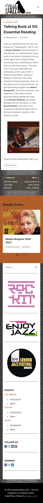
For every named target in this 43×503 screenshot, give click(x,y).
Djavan (8, 407)
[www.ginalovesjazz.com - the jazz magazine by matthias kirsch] (5, 465)
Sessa (7, 420)
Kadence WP (32, 496)
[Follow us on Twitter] (9, 446)
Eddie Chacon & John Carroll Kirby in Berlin (31, 183)
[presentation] (21, 222)
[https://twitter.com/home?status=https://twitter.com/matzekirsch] (9, 465)
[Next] (36, 231)
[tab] (17, 254)
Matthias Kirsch (11, 37)
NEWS (16, 22)
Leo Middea (10, 394)
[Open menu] (38, 7)
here (36, 159)
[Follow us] (5, 446)
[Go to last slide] (6, 231)
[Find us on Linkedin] (12, 446)
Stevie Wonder (11, 165)
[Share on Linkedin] (12, 465)
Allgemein (8, 22)
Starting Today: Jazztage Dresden (11, 183)
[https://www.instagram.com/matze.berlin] (15, 446)
